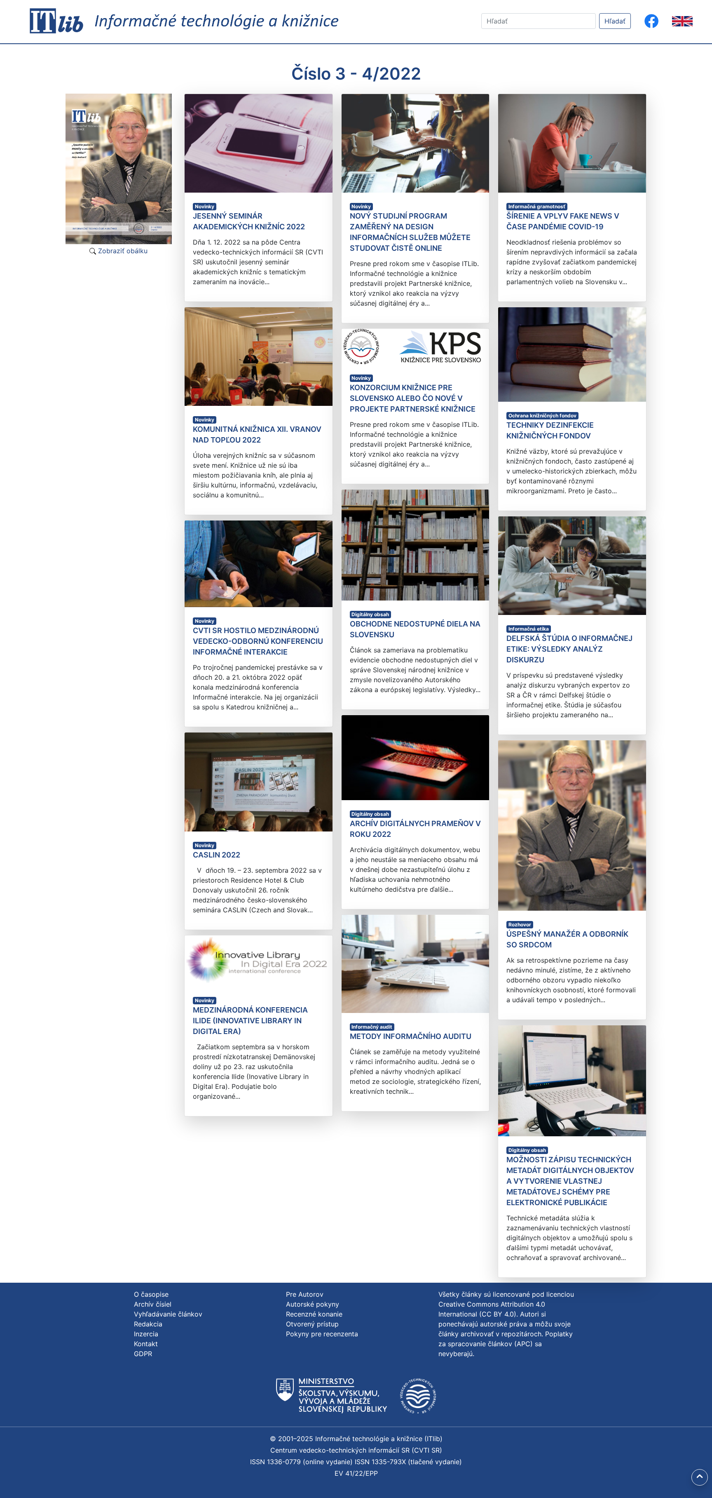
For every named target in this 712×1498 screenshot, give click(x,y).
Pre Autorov (304, 1294)
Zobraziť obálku (122, 251)
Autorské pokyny (312, 1304)
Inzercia (146, 1334)
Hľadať (614, 21)
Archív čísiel (152, 1304)
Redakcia (148, 1324)
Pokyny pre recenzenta (322, 1334)
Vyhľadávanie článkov (168, 1314)
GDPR (143, 1354)
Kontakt (146, 1344)
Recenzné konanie (314, 1314)
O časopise (151, 1294)
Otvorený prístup (312, 1324)
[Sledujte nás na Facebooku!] (651, 21)
